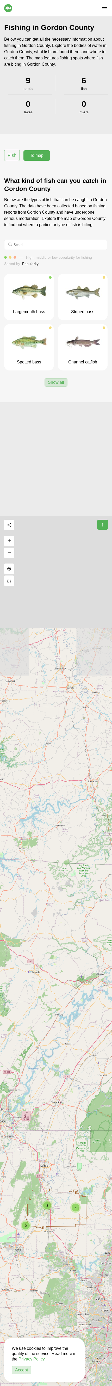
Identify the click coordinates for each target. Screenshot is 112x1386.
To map (36, 155)
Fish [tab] (12, 155)
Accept (21, 1370)
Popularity (30, 264)
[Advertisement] (56, 458)
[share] (9, 525)
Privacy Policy (31, 1359)
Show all (56, 382)
